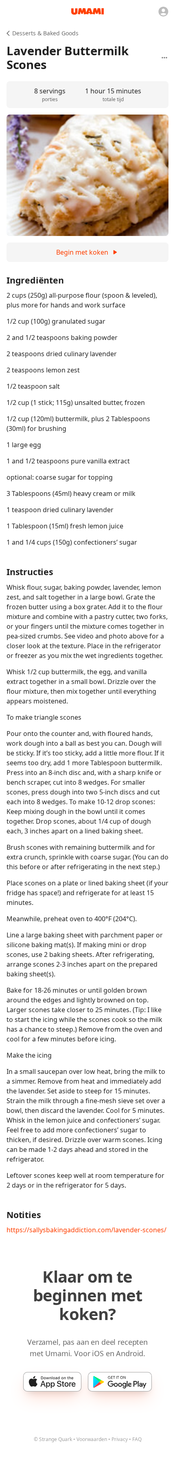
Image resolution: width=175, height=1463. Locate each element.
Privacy (120, 1439)
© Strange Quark (53, 1439)
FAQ (137, 1439)
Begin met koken (82, 252)
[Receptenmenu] (164, 58)
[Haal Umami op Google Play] (120, 1382)
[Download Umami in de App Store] (52, 1382)
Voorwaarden (92, 1439)
